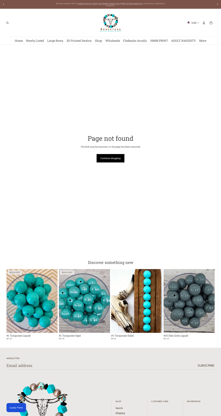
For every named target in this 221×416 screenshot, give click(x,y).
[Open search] (7, 22)
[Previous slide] (3, 4)
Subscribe (206, 365)
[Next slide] (217, 4)
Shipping (120, 413)
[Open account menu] (203, 22)
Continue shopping (110, 158)
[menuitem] (203, 41)
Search (119, 408)
